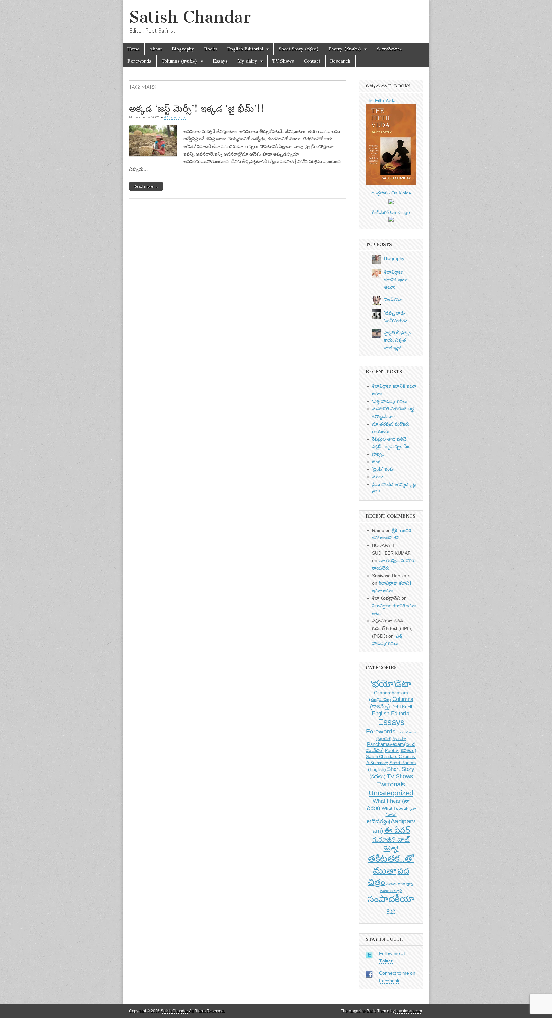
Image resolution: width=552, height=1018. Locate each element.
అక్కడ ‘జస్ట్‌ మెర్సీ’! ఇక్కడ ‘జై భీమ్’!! (196, 108)
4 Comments (175, 117)
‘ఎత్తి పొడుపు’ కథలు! (390, 401)
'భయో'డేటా (391, 684)
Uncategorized (391, 793)
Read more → (146, 186)
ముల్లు (377, 476)
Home (133, 49)
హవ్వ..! (379, 454)
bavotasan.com (408, 1011)
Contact (312, 61)
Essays (220, 61)
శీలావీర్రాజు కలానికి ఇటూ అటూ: (395, 280)
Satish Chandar (190, 17)
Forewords (139, 61)
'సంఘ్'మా (393, 299)
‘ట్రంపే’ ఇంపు (383, 469)
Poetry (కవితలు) (345, 49)
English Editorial (245, 49)
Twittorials (391, 784)
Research (340, 61)
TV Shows (283, 61)
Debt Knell (401, 706)
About (156, 49)
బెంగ (376, 461)
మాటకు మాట (395, 883)
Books (210, 49)
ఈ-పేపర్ (397, 830)
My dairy (247, 61)
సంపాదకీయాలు (389, 49)
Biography (183, 49)
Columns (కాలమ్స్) (179, 61)
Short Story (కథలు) (299, 49)
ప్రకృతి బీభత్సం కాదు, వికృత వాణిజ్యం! (397, 340)
